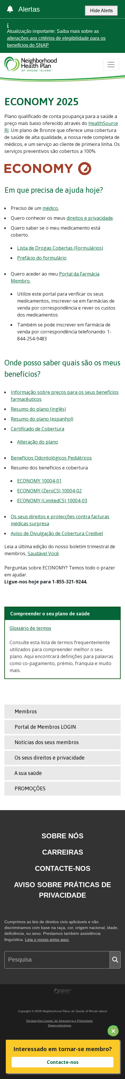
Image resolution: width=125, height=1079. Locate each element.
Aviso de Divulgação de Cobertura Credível (57, 533)
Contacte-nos (62, 868)
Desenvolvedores (59, 1025)
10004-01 (52, 481)
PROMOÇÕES (30, 788)
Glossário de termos (30, 628)
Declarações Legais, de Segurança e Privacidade (59, 1020)
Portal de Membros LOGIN (45, 727)
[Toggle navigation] (111, 64)
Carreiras (62, 852)
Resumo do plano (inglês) (38, 409)
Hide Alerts (101, 10)
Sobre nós (62, 836)
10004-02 (72, 490)
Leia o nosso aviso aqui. (47, 939)
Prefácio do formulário (42, 258)
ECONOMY (29, 481)
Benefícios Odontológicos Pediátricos (51, 458)
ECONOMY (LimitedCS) (42, 500)
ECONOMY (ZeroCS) (39, 490)
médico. (50, 208)
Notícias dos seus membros (47, 742)
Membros (26, 711)
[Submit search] (115, 960)
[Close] (113, 1031)
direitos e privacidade (90, 218)
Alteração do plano (37, 442)
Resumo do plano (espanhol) (42, 419)
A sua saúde (28, 773)
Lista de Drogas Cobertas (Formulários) (60, 248)
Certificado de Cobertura (37, 429)
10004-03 (77, 500)
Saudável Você (43, 553)
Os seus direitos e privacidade (50, 758)
